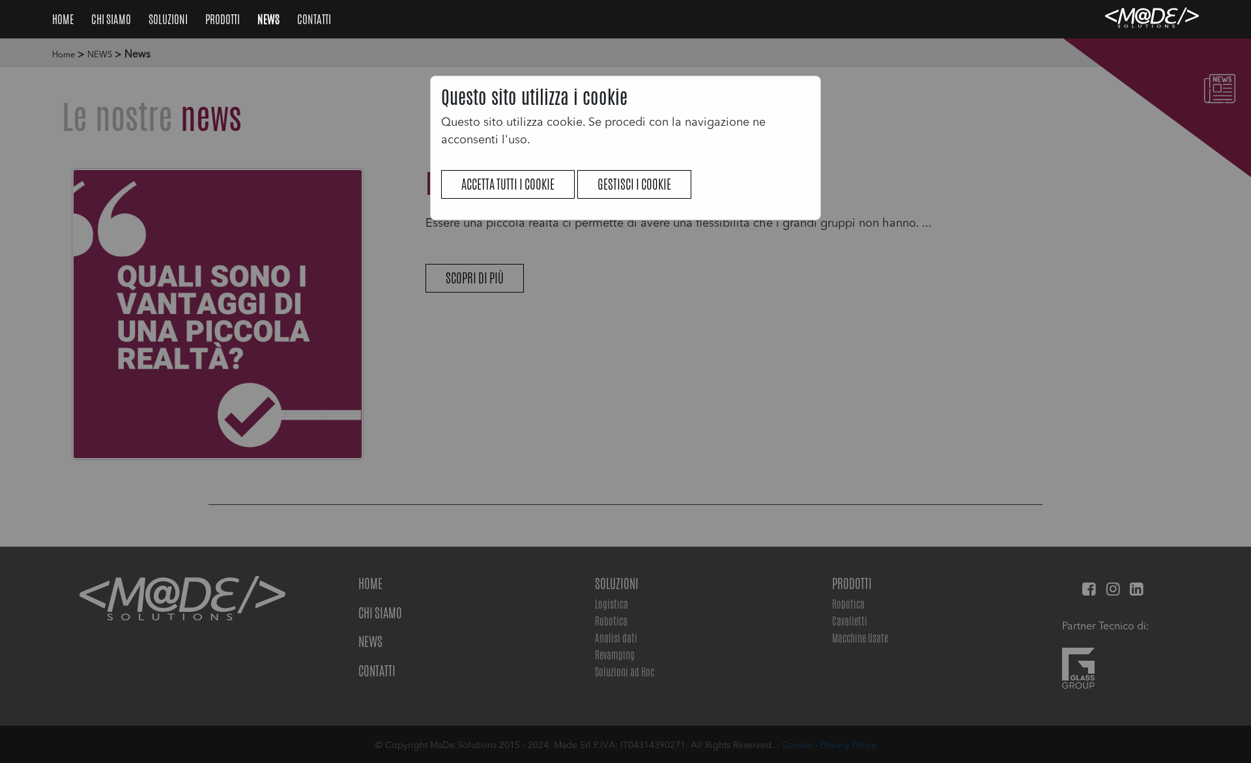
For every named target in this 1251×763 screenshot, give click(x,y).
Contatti (314, 18)
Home (64, 18)
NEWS (269, 18)
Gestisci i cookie (634, 184)
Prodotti (223, 18)
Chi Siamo (112, 18)
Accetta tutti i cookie (507, 184)
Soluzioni (169, 18)
